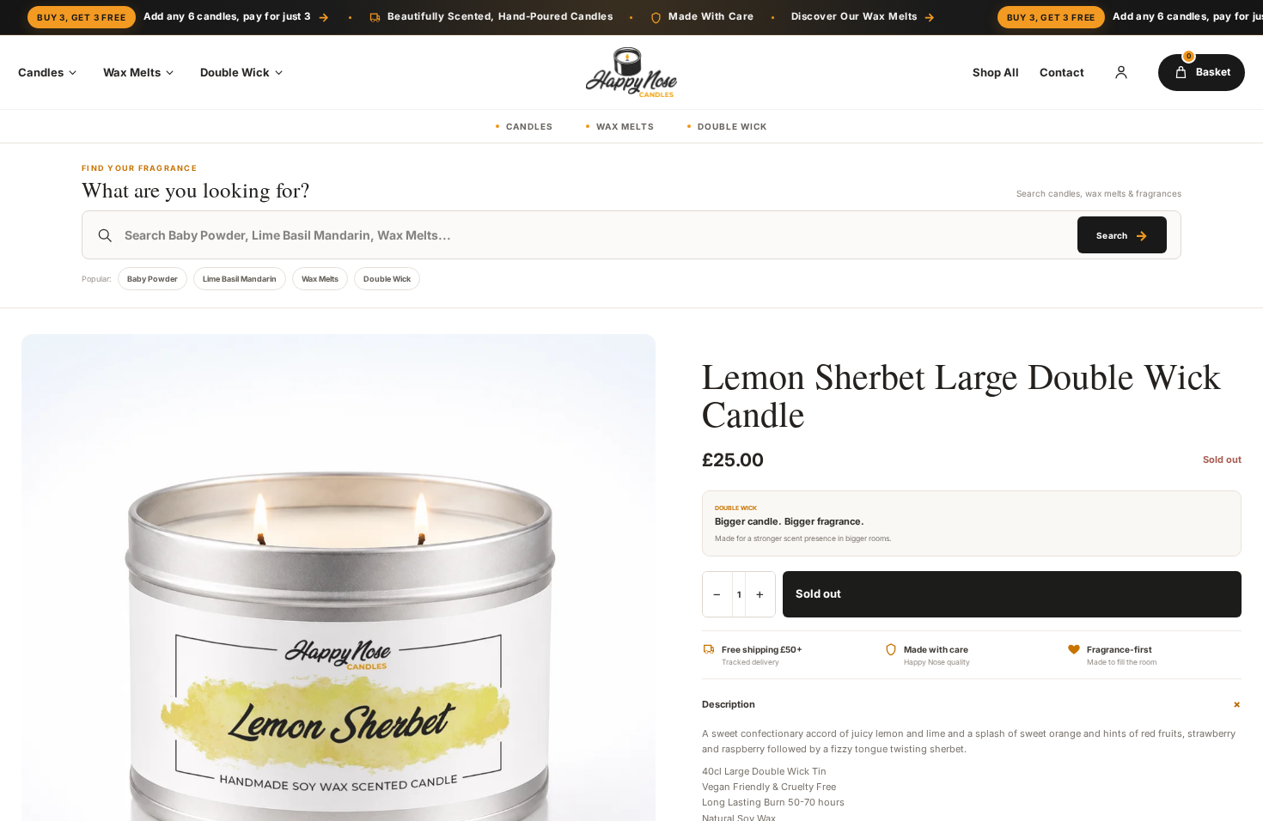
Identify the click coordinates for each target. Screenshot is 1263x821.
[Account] (1121, 72)
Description (972, 705)
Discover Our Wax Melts (863, 16)
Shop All (996, 72)
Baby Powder (152, 278)
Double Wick (235, 72)
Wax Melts (132, 72)
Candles (41, 72)
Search (1121, 235)
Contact (1062, 72)
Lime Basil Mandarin (240, 278)
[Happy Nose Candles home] (631, 72)
